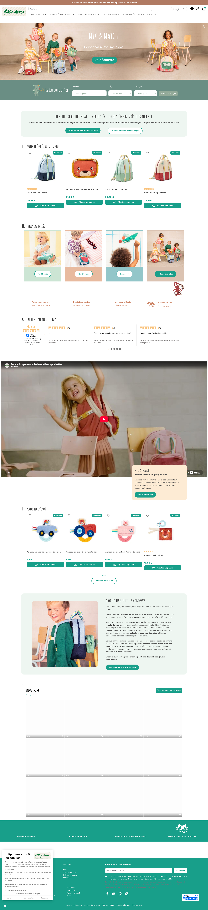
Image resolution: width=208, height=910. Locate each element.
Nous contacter (70, 872)
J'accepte (44, 898)
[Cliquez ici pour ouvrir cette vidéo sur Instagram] (102, 736)
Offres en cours (70, 875)
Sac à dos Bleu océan (37, 193)
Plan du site (137, 905)
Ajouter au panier (48, 205)
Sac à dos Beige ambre (155, 193)
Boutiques (67, 877)
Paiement (71, 887)
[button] (5, 906)
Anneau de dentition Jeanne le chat (122, 552)
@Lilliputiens (31, 695)
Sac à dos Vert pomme (116, 189)
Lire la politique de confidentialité (15, 890)
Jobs (69, 896)
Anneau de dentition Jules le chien (44, 552)
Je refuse (10, 898)
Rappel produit (73, 893)
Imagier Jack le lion (153, 555)
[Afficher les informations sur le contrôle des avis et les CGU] (41, 339)
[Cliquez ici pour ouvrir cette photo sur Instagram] (62, 736)
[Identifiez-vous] (198, 9)
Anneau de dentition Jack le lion (81, 552)
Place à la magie (168, 93)
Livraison (71, 890)
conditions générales (135, 876)
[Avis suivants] (184, 335)
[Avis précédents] (44, 335)
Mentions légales (123, 905)
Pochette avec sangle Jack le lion (82, 189)
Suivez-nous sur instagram (170, 690)
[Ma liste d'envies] (192, 9)
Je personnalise (28, 898)
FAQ (65, 869)
